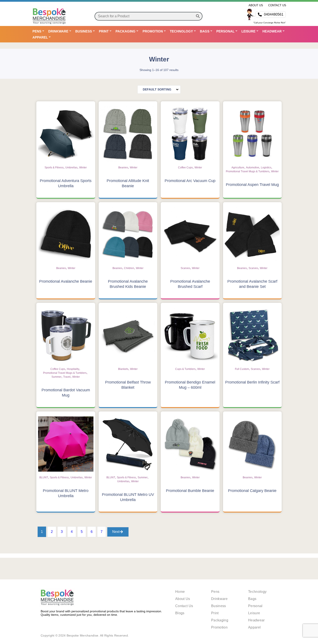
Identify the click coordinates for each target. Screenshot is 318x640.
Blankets (123, 369)
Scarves (185, 268)
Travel (67, 376)
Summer (56, 376)
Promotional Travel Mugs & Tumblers (247, 171)
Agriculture (237, 167)
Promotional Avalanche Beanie (65, 281)
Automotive (252, 167)
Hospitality (73, 369)
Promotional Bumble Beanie (190, 490)
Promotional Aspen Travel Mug (252, 184)
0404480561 (273, 14)
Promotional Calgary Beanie (252, 490)
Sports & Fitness (54, 167)
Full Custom (242, 369)
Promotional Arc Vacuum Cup (190, 181)
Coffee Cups (185, 167)
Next (115, 532)
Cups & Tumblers (185, 369)
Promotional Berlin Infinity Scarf (252, 382)
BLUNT (43, 477)
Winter (83, 167)
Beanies (123, 167)
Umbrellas (71, 167)
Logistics (266, 167)
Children (129, 268)
